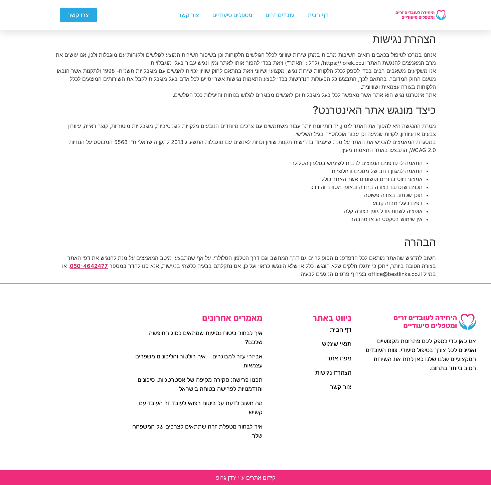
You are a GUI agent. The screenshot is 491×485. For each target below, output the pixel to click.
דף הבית (318, 15)
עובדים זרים (280, 15)
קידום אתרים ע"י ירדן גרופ (245, 477)
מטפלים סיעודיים (232, 15)
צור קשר (188, 15)
